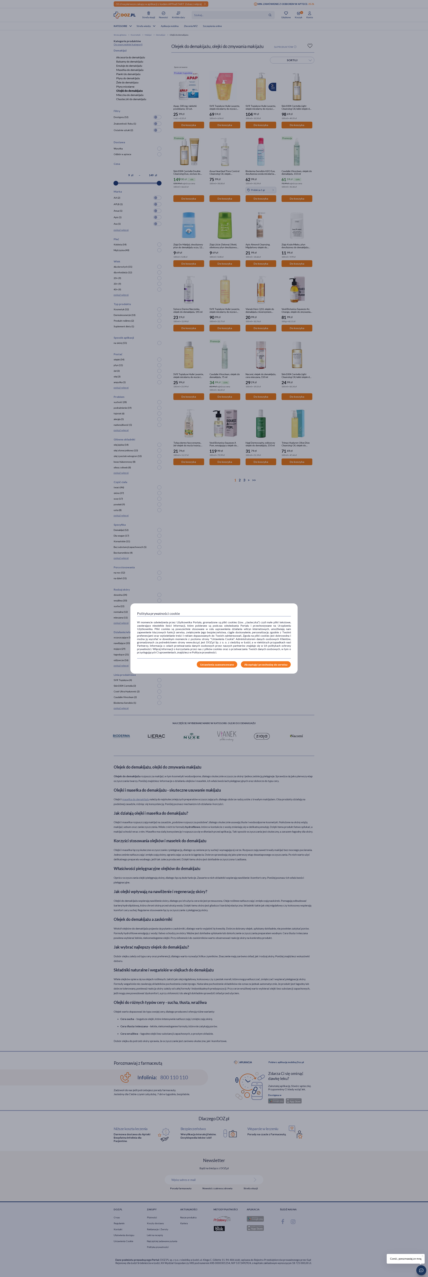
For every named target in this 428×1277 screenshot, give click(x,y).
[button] (421, 1270)
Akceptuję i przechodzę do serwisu (265, 664)
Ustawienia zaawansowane (217, 664)
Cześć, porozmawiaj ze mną (405, 1258)
